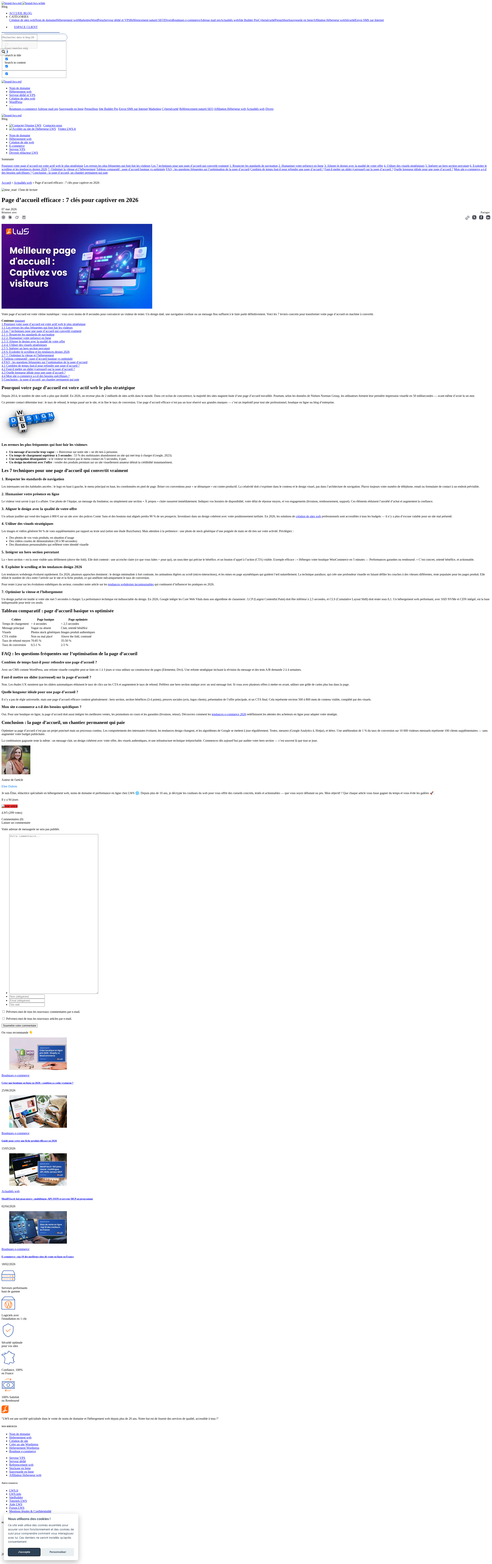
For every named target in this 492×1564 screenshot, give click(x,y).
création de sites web (308, 516)
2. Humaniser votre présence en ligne (300, 165)
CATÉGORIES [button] (18, 16)
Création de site (18, 1441)
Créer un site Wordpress (23, 1444)
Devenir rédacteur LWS (23, 152)
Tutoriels (18, 1501)
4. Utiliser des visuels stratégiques (404, 165)
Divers (168, 20)
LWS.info (15, 1494)
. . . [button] (11, 105)
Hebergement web (20, 1437)
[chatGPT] (3, 217)
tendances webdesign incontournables (131, 584)
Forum (16, 1507)
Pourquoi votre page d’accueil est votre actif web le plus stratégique (42, 165)
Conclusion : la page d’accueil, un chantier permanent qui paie (70, 172)
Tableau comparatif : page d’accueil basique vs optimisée (130, 169)
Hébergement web (67, 20)
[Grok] (17, 217)
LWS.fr (13, 1490)
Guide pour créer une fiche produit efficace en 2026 (29, 1140)
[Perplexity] (24, 217)
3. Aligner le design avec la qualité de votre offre (353, 165)
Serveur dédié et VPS (117, 20)
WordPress (97, 20)
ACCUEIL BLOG (20, 13)
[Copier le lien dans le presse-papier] (467, 217)
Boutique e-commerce (22, 1451)
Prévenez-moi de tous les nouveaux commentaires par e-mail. (43, 1011)
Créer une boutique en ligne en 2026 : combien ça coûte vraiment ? (37, 1082)
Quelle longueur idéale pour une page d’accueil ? (423, 169)
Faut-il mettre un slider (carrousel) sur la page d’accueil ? (358, 169)
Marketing (84, 20)
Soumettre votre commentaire (19, 1025)
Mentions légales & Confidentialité (30, 1511)
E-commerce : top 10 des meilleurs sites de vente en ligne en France (38, 1256)
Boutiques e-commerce (186, 20)
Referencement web (21, 1464)
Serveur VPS (17, 149)
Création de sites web (22, 20)
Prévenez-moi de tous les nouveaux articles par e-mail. (39, 1018)
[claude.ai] (10, 217)
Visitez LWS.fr (67, 128)
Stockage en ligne (20, 1468)
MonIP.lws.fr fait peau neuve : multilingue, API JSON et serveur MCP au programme (47, 1198)
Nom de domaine (45, 20)
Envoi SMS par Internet (369, 20)
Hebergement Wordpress (24, 1447)
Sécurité (350, 20)
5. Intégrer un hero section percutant (447, 165)
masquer (20, 320)
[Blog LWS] (23, 3)
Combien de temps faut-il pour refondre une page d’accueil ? (287, 169)
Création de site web (21, 142)
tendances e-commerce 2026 (229, 714)
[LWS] (19, 1412)
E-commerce (17, 145)
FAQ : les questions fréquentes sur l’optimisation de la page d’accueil (207, 169)
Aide (15, 1504)
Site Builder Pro (248, 20)
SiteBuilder (16, 1497)
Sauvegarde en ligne (300, 20)
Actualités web (230, 20)
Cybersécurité (266, 20)
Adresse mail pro (210, 20)
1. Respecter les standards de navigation (253, 165)
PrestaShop (281, 20)
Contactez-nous (52, 125)
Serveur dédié (17, 1461)
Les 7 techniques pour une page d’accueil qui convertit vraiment (190, 165)
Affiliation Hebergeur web (25, 1475)
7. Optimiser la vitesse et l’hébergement (72, 169)
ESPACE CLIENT (26, 27)
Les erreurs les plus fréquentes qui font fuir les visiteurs (117, 165)
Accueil (6, 182)
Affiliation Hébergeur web (329, 20)
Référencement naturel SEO (147, 20)
